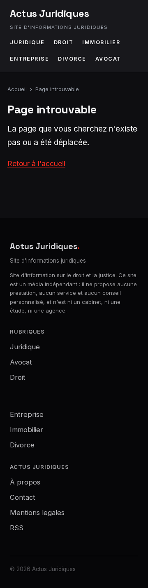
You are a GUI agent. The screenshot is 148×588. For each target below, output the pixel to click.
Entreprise (29, 59)
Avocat (108, 59)
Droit (64, 42)
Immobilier (101, 42)
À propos (25, 482)
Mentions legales (37, 512)
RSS (16, 528)
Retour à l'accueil (36, 163)
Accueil (17, 89)
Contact (22, 497)
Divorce (72, 59)
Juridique (27, 42)
